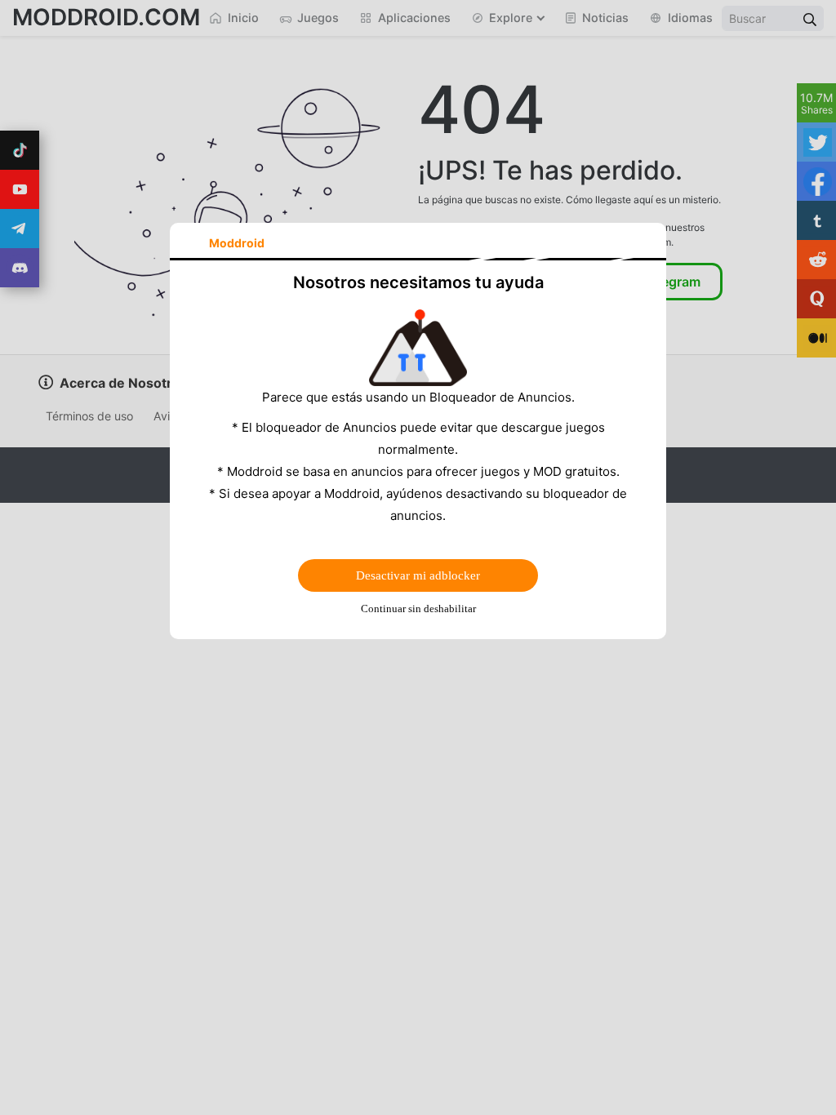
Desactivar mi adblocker (418, 575)
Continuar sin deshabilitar (418, 608)
